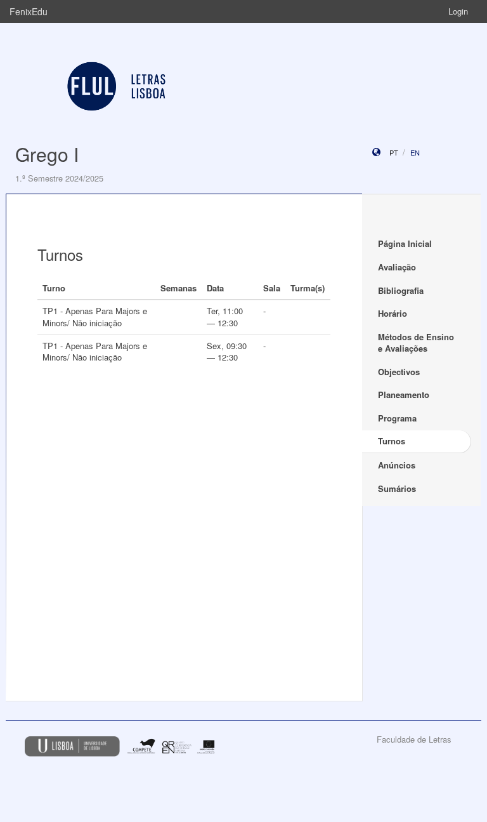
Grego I (47, 154)
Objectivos (399, 372)
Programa (397, 418)
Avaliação (397, 267)
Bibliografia (401, 290)
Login (458, 11)
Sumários (397, 488)
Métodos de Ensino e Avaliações (416, 343)
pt (393, 152)
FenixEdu (29, 11)
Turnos (391, 441)
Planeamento (403, 394)
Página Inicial (405, 243)
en (415, 152)
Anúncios (396, 465)
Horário (392, 313)
